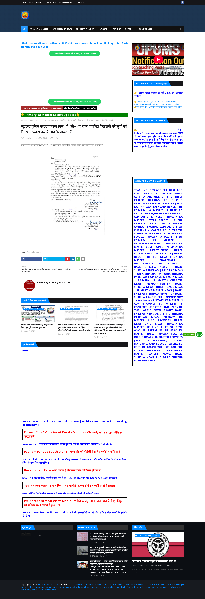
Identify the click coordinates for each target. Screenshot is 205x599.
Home (23, 2)
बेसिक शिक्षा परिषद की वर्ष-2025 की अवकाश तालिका (80, 108)
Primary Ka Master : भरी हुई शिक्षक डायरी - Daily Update (42, 108)
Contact (39, 2)
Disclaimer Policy (65, 2)
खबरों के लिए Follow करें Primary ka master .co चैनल (76, 54)
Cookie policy (80, 2)
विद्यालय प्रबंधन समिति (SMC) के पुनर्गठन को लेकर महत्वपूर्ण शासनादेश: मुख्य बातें (37, 326)
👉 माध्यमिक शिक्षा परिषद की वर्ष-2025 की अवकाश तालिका (155, 101)
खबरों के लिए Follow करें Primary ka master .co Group (75, 102)
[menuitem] (24, 29)
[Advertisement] (74, 77)
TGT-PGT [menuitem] (117, 29)
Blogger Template (53, 595)
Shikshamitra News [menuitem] (86, 29)
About (31, 2)
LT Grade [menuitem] (104, 29)
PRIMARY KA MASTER (48, 584)
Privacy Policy (50, 2)
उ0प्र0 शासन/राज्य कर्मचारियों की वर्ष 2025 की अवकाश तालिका (156, 104)
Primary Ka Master (34, 120)
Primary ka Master (30, 138)
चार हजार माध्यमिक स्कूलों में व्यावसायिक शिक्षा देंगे (154, 561)
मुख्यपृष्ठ (23, 120)
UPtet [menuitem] (128, 29)
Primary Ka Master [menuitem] (39, 29)
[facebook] (182, 2)
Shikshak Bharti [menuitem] (143, 29)
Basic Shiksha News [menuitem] (62, 29)
